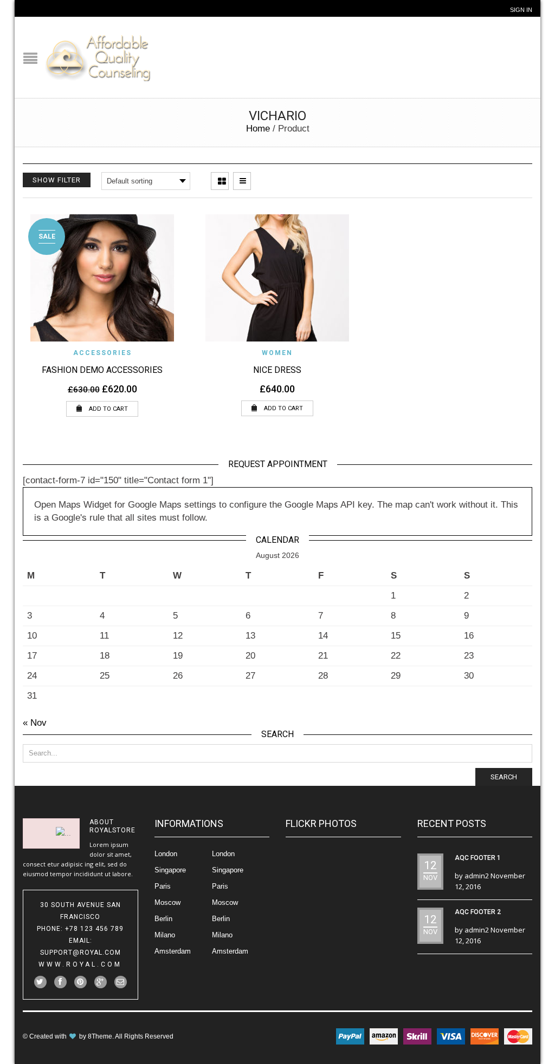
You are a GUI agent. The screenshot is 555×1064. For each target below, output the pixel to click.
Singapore (170, 870)
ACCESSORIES (102, 353)
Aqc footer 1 (478, 858)
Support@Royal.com (80, 952)
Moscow (167, 902)
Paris (162, 886)
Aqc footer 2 (478, 912)
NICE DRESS (277, 370)
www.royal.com (80, 964)
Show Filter (57, 180)
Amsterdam (172, 951)
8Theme (100, 1036)
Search (504, 777)
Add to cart (107, 408)
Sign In (521, 9)
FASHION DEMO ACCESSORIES (102, 370)
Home (258, 128)
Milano (164, 935)
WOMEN (277, 353)
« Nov (35, 723)
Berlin (163, 919)
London (165, 854)
